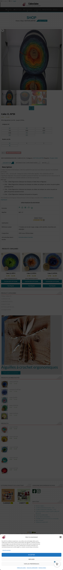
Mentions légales (42, 567)
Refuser (31, 559)
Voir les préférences (31, 564)
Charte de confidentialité (32, 567)
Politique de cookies (21, 567)
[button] (60, 537)
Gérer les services (6, 550)
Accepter (31, 554)
